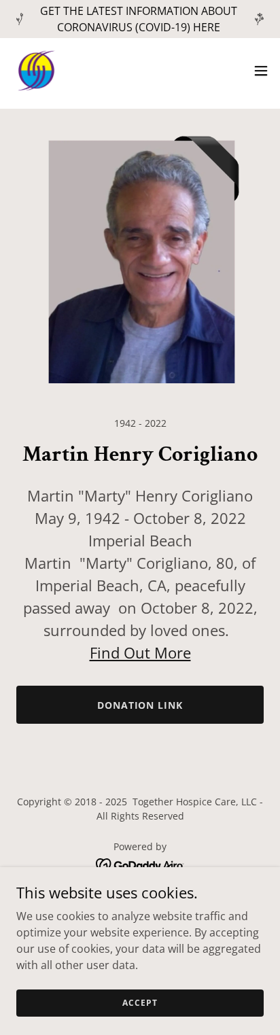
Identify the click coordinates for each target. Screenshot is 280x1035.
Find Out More (140, 652)
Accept (139, 1002)
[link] (36, 70)
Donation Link (140, 705)
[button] (261, 70)
